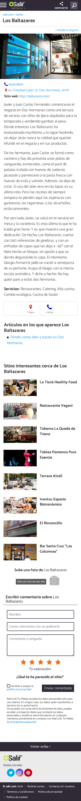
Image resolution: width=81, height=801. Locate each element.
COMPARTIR (61, 8)
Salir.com (8, 14)
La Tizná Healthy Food (58, 382)
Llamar (49, 312)
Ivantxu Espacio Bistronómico (53, 502)
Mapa (31, 312)
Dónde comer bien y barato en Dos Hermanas (35, 340)
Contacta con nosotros (62, 786)
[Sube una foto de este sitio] (54, 581)
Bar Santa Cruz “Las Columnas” (56, 549)
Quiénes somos (35, 786)
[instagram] (19, 772)
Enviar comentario (58, 688)
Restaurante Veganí (56, 406)
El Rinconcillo (51, 523)
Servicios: (12, 289)
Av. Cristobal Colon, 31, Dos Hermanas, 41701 (38, 90)
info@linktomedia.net (23, 722)
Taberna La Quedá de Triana (57, 431)
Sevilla (19, 14)
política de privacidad (19, 689)
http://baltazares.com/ (34, 96)
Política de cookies (17, 797)
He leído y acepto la (20, 688)
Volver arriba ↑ (40, 747)
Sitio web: (11, 96)
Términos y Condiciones (20, 791)
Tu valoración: (40, 669)
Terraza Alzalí (51, 476)
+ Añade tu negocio (66, 30)
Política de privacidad (50, 791)
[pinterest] (28, 772)
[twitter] (11, 772)
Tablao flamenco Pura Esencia (58, 455)
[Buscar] (75, 5)
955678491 (16, 84)
